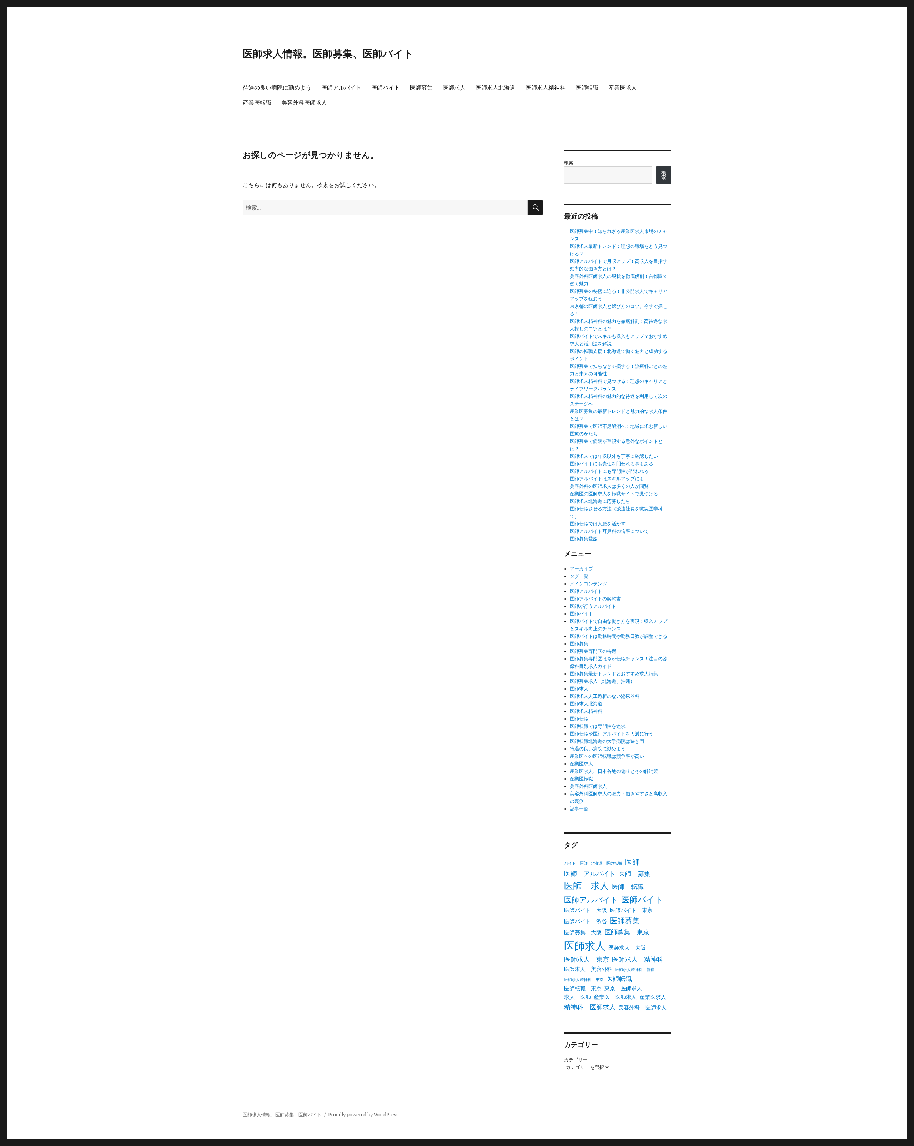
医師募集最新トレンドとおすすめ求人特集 (614, 674)
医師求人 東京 (586, 959)
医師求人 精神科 (637, 959)
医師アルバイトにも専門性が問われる (609, 471)
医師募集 (421, 87)
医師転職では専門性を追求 (598, 726)
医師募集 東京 (626, 932)
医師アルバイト (341, 87)
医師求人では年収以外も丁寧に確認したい (614, 456)
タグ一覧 (579, 576)
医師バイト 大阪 (585, 910)
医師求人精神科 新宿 (634, 969)
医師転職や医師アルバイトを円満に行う (611, 734)
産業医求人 (622, 87)
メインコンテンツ (588, 584)
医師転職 (587, 87)
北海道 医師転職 (606, 863)
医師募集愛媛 (584, 539)
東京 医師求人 (623, 988)
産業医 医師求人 (615, 997)
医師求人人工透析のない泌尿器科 (604, 696)
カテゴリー (575, 1060)
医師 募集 (634, 874)
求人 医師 (577, 997)
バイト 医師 (576, 863)
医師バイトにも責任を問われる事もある (611, 464)
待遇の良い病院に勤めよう (277, 87)
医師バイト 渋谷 (585, 921)
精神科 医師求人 (590, 1007)
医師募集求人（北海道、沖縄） (602, 681)
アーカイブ (581, 569)
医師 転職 (628, 886)
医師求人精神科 (546, 87)
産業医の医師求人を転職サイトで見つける (614, 494)
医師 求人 (586, 885)
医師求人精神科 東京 (583, 979)
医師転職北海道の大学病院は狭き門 (607, 741)
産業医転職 (257, 102)
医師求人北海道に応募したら (600, 501)
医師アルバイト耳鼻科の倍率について (609, 531)
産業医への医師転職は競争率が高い (607, 756)
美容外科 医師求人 (642, 1007)
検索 (568, 163)
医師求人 (454, 87)
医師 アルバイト (590, 874)
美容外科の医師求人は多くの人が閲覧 (609, 486)
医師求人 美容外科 (588, 969)
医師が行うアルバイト (593, 606)
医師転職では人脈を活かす (598, 524)
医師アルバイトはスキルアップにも (607, 479)
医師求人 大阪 (627, 947)
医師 (632, 862)
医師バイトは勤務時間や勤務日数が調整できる (618, 636)
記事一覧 (579, 809)
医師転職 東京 (583, 988)
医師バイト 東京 (631, 910)
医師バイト (385, 87)
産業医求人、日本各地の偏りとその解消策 (614, 771)
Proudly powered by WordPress (363, 1115)
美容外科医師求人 (304, 102)
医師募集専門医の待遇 (593, 651)
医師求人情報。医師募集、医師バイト (328, 53)
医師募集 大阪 (583, 932)
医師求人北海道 (496, 87)
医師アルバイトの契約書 (595, 599)
